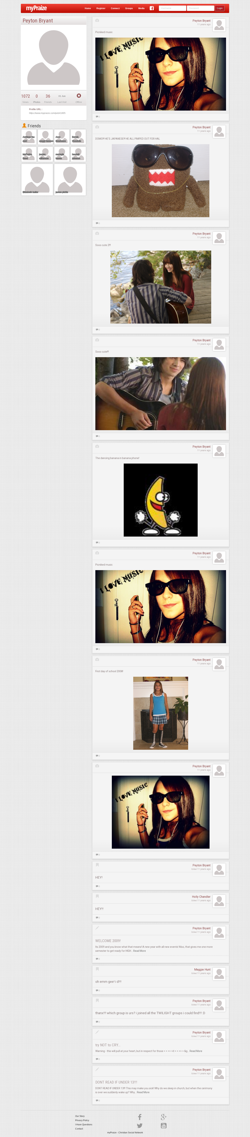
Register (100, 8)
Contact (79, 1129)
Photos (36, 102)
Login (220, 8)
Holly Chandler (201, 896)
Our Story (80, 1116)
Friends (34, 125)
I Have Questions (83, 1124)
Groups (129, 8)
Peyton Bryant (201, 20)
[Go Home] (35, 8)
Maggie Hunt (202, 969)
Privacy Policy (82, 1120)
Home (88, 8)
